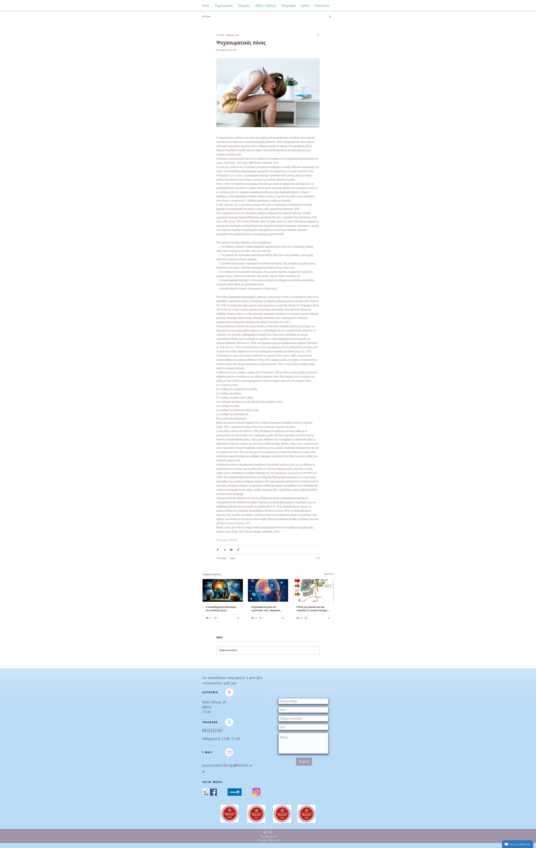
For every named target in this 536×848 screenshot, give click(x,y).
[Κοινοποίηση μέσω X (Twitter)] (224, 549)
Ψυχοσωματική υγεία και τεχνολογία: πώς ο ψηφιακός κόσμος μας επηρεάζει (265, 608)
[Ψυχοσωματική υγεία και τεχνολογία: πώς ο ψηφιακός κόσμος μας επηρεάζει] (268, 590)
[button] (330, 16)
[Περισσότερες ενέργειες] (318, 35)
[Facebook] (213, 792)
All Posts (206, 16)
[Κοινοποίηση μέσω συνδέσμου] (238, 549)
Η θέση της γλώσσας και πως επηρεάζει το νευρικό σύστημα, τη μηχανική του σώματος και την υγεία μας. (312, 608)
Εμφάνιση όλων (329, 574)
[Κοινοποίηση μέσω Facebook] (217, 549)
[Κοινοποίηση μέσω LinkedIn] (231, 549)
